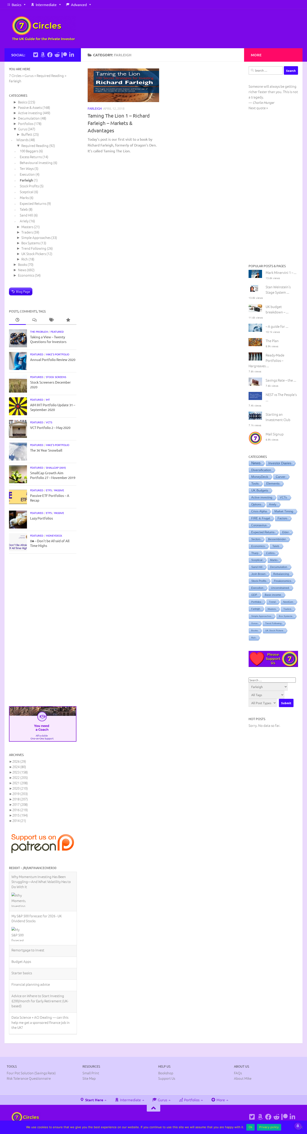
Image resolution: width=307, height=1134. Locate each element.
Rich (24, 259)
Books (22, 264)
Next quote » (258, 107)
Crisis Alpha (259, 511)
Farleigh (95, 108)
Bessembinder (277, 539)
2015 (20, 815)
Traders (27, 232)
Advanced (79, 4)
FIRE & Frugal (260, 518)
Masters (27, 226)
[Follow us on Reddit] (57, 54)
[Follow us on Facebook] (50, 54)
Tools (255, 483)
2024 (19, 766)
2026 (19, 761)
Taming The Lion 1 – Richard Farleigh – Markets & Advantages (119, 123)
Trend (272, 602)
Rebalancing (281, 574)
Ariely (24, 220)
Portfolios (25, 123)
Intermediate (46, 4)
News (22, 269)
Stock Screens (56, 377)
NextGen (288, 602)
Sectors (255, 539)
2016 (20, 809)
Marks (24, 197)
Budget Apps (21, 922)
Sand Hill (26, 215)
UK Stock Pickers (33, 253)
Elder (285, 532)
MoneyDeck (54, 535)
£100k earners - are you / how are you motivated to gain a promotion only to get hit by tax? (40, 1004)
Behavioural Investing (36, 162)
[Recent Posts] (17, 320)
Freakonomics (282, 581)
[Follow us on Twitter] (35, 54)
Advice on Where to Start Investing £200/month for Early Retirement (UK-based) (39, 961)
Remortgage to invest (27, 910)
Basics (16, 4)
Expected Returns (33, 203)
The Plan (272, 340)
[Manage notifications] (297, 1126)
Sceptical (26, 191)
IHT (48, 399)
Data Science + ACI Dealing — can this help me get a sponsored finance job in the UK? (40, 983)
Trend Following (33, 248)
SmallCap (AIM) (56, 467)
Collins (270, 553)
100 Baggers (29, 151)
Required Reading (35, 145)
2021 (20, 782)
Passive (59, 490)
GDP (254, 595)
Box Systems (30, 242)
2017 (20, 804)
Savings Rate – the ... (281, 380)
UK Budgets (259, 490)
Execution (27, 174)
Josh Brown (258, 574)
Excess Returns (31, 156)
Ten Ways (27, 168)
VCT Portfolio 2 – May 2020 (50, 427)
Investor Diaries (279, 463)
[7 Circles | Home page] (43, 29)
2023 (20, 772)
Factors (282, 518)
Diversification (261, 470)
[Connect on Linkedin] (71, 54)
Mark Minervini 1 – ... (281, 272)
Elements (273, 483)
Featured (57, 331)
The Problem (39, 331)
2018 (20, 799)
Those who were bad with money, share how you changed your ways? (41, 1024)
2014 (19, 820)
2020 (20, 788)
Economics (26, 275)
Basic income (273, 595)
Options (256, 504)
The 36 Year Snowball (46, 450)
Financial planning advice (30, 945)
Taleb (24, 209)
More (220, 1097)
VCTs (49, 422)
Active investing (30, 112)
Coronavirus (259, 525)
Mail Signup (275, 434)
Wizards (22, 139)
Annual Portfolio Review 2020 (52, 359)
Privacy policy (269, 1127)
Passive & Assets (30, 107)
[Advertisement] (42, 630)
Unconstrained (280, 588)
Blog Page (23, 291)
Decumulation (29, 118)
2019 (20, 793)
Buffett (26, 134)
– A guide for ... (277, 326)
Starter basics (21, 933)
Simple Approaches (36, 237)
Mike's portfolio (57, 354)
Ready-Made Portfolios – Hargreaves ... (266, 360)
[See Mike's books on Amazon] (42, 54)
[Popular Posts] (68, 320)
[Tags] (51, 320)
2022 (20, 777)
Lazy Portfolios (41, 518)
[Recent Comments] (34, 320)
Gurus (22, 129)
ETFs (49, 490)
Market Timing (283, 511)
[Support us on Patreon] (64, 54)
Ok (251, 1127)
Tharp (254, 553)
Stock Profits (29, 186)
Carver (280, 477)
